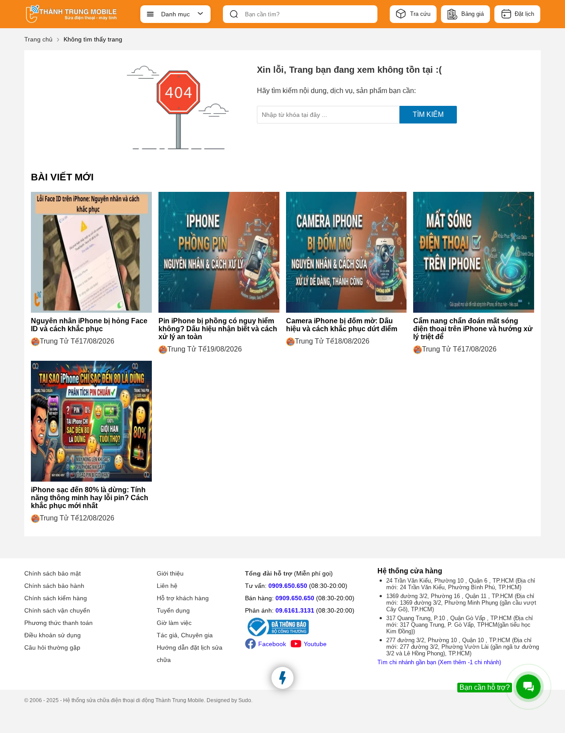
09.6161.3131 (294, 610)
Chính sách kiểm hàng (55, 598)
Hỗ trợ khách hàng (183, 598)
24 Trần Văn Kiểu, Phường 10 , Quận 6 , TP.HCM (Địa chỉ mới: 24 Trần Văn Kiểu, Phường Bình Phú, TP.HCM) (460, 584)
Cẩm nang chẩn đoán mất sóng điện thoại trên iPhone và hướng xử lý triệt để (473, 328)
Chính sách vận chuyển (57, 610)
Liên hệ (167, 585)
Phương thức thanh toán (58, 622)
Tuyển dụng (173, 610)
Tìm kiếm (428, 114)
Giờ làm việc (174, 622)
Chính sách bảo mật (52, 573)
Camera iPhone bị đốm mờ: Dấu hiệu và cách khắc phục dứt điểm (341, 325)
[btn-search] (234, 14)
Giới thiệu (170, 573)
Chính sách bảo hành (54, 585)
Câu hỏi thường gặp (52, 647)
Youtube (315, 643)
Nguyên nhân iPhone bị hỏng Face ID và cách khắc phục (89, 325)
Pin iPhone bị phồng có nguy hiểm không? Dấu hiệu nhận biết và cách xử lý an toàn (217, 328)
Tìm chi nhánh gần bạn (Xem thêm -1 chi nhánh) (439, 662)
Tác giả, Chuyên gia (185, 635)
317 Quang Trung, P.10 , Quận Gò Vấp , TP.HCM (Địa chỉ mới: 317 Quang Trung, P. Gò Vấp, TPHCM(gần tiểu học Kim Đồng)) (459, 625)
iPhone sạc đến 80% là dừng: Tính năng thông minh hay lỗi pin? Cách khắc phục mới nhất (89, 497)
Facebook (272, 643)
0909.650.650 (287, 585)
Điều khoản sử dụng (52, 635)
